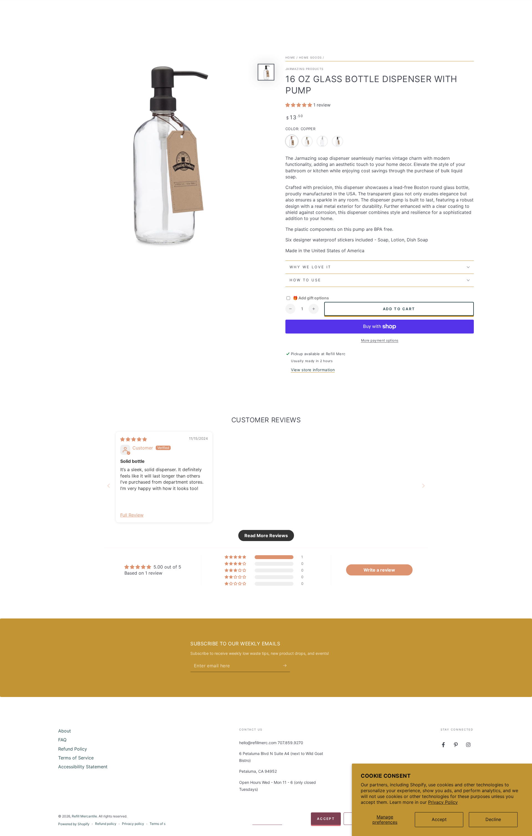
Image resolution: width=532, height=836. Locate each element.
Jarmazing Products (304, 68)
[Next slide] (423, 485)
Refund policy (105, 824)
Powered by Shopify (73, 824)
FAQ (62, 739)
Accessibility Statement (83, 766)
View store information (313, 369)
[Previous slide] (108, 485)
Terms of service (162, 824)
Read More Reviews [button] (266, 535)
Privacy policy (133, 824)
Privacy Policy (443, 802)
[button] (299, 105)
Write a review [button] (379, 570)
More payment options (379, 340)
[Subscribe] (286, 666)
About (64, 731)
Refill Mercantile (84, 816)
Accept (439, 819)
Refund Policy (72, 749)
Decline (493, 819)
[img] (133, 439)
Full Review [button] (132, 515)
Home (290, 57)
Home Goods (310, 57)
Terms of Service (76, 758)
